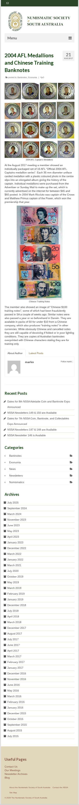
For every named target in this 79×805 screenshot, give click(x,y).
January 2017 (15, 667)
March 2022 (14, 553)
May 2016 (13, 690)
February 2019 (16, 593)
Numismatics (16, 482)
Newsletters (16, 475)
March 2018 (14, 622)
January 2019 (15, 599)
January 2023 (15, 542)
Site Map (13, 793)
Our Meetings (12, 770)
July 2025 (13, 502)
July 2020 (13, 570)
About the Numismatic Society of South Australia (29, 787)
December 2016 (16, 673)
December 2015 (16, 713)
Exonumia (32, 77)
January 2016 (15, 707)
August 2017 (14, 633)
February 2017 (16, 662)
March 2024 (14, 513)
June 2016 (13, 684)
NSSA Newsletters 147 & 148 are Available (32, 429)
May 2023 (13, 531)
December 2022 (16, 548)
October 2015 (15, 719)
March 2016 (14, 696)
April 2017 (13, 650)
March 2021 (14, 565)
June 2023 (13, 525)
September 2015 (17, 724)
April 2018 (13, 616)
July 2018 (13, 610)
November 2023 (16, 519)
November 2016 (16, 679)
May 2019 (13, 582)
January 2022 (15, 559)
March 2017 (14, 656)
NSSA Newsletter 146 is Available (26, 435)
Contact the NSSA (60, 787)
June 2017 (13, 644)
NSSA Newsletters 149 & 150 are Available (32, 412)
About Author (15, 353)
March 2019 (14, 588)
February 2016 (16, 701)
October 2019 (15, 576)
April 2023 (13, 536)
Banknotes (22, 77)
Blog (7, 777)
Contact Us (11, 766)
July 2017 (13, 639)
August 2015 (14, 730)
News (12, 468)
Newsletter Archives (16, 773)
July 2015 (13, 736)
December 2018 (16, 605)
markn (29, 362)
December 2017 (16, 627)
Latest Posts (36, 353)
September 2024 (17, 508)
